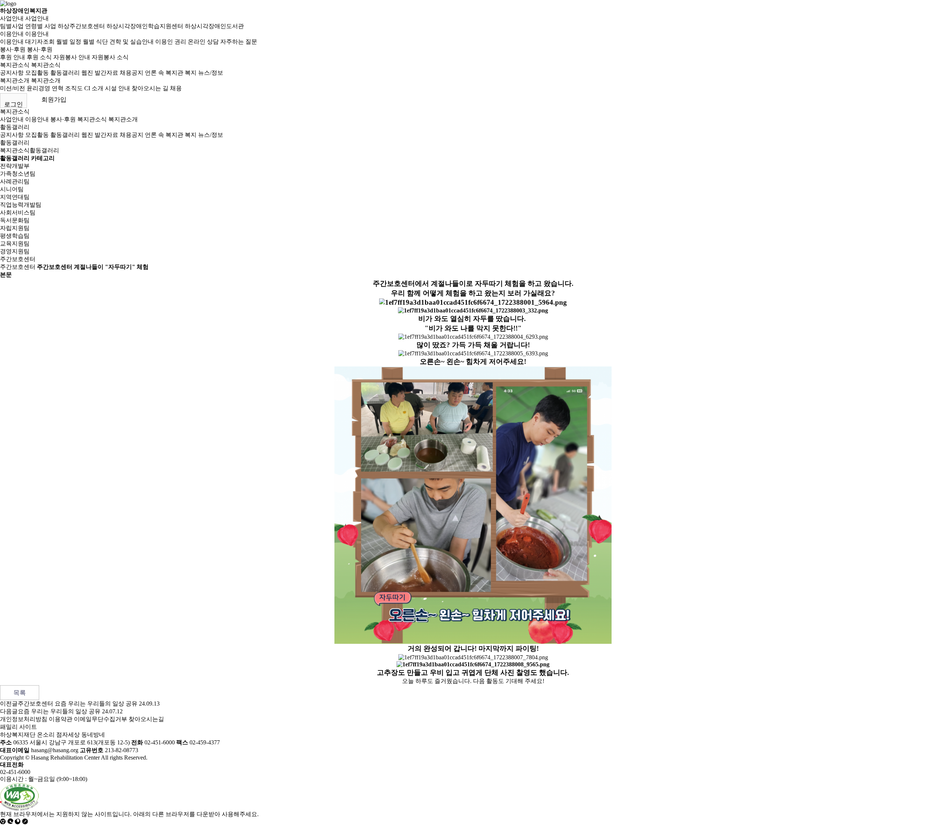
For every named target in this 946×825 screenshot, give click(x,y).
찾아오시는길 (146, 719)
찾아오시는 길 (150, 88)
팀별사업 (12, 26)
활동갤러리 (65, 73)
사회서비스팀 (17, 212)
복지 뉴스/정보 (204, 73)
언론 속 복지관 (164, 73)
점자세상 (68, 734)
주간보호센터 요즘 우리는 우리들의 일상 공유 (77, 703)
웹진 (87, 73)
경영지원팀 (15, 251)
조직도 (74, 88)
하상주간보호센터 (81, 26)
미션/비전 (12, 88)
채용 (176, 88)
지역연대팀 (15, 197)
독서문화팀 (15, 220)
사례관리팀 (15, 181)
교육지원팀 (15, 243)
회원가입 (54, 99)
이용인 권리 (170, 41)
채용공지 (131, 73)
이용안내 (12, 34)
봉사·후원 (12, 49)
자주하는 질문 (238, 41)
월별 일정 (68, 41)
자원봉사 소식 (110, 57)
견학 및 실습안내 (131, 41)
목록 (19, 692)
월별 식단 (95, 41)
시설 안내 (117, 88)
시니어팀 (12, 189)
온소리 (46, 734)
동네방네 (93, 734)
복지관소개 (15, 80)
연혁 (58, 88)
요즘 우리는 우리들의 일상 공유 (59, 711)
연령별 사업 (40, 26)
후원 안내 (12, 57)
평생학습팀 (15, 236)
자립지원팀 (15, 228)
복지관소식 (15, 65)
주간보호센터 (17, 259)
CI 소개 (93, 88)
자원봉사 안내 (71, 57)
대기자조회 (40, 41)
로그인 (13, 104)
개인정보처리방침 (23, 719)
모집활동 (37, 73)
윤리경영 (38, 88)
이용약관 (60, 719)
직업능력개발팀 (20, 205)
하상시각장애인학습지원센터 (144, 26)
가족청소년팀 (17, 173)
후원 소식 (39, 57)
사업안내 (12, 18)
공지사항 (12, 73)
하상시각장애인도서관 (214, 26)
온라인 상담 (203, 41)
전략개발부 (15, 166)
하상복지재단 (17, 734)
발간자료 (106, 73)
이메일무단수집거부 (100, 719)
